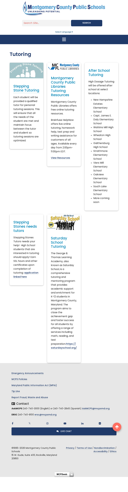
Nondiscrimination (104, 448)
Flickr (100, 423)
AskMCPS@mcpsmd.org (96, 409)
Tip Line (16, 391)
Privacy (70, 448)
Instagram (47, 423)
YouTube (65, 423)
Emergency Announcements (28, 373)
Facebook (12, 423)
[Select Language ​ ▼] (73, 32)
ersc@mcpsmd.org (45, 415)
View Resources (60, 158)
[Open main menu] (64, 39)
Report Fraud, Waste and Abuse (30, 397)
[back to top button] (117, 427)
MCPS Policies (19, 379)
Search (86, 23)
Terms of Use (84, 448)
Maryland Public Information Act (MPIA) (34, 385)
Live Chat (66, 431)
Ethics (113, 451)
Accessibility (101, 451)
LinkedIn (82, 423)
